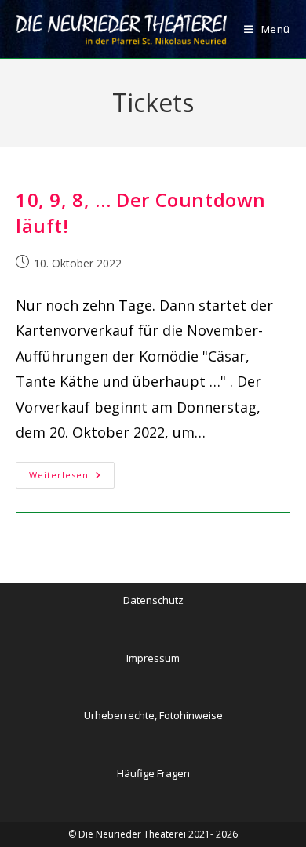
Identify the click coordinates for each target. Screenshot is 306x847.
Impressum (153, 658)
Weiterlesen (72, 478)
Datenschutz (153, 600)
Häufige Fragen (153, 773)
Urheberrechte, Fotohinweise (153, 715)
